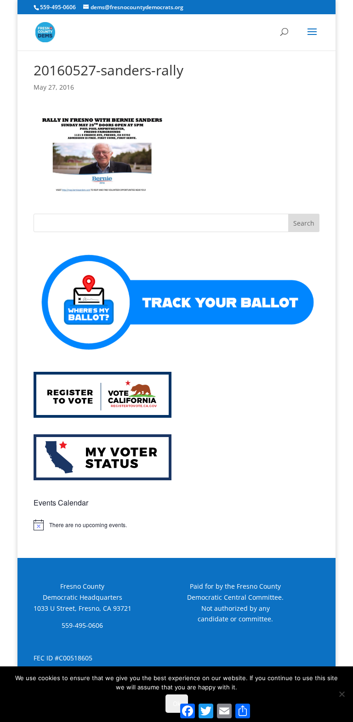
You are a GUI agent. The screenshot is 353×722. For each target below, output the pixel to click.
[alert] (176, 524)
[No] (341, 694)
